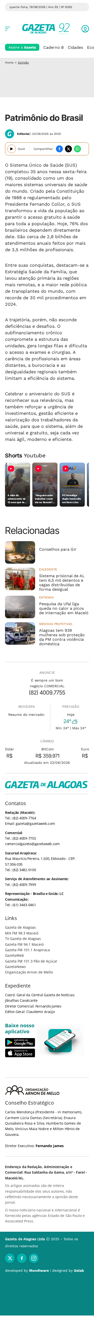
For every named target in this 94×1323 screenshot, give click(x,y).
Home (9, 62)
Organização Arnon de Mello (29, 972)
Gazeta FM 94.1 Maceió (24, 944)
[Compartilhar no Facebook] (59, 148)
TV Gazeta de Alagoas (23, 938)
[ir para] (60, 1040)
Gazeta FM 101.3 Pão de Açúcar (31, 961)
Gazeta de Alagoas (20, 927)
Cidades (75, 47)
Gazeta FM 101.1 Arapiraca (27, 949)
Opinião (23, 62)
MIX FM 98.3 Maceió (21, 933)
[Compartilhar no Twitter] (68, 148)
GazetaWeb (14, 955)
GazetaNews (15, 966)
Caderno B (53, 47)
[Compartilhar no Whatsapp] (77, 148)
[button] (85, 29)
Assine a (22, 47)
